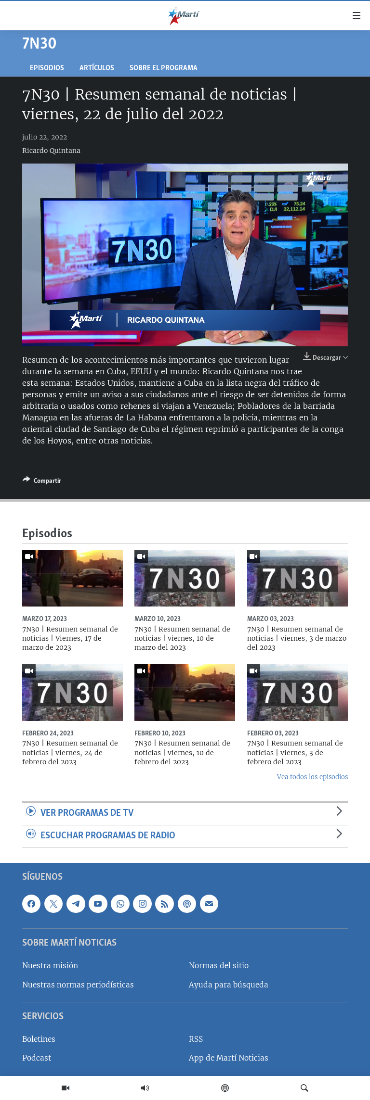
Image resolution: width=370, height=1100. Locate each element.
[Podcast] (225, 1088)
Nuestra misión (50, 966)
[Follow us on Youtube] (98, 904)
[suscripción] (209, 904)
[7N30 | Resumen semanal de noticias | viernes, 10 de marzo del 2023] (184, 578)
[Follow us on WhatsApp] (120, 904)
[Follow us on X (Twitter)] (53, 904)
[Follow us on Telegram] (75, 904)
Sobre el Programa (164, 68)
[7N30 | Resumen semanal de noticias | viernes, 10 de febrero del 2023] (184, 692)
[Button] (42, 482)
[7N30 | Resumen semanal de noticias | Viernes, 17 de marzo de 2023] (72, 578)
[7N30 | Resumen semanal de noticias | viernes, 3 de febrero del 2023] (297, 692)
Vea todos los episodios (312, 777)
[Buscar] (304, 1088)
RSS (196, 1039)
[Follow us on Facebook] (31, 904)
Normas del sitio (219, 966)
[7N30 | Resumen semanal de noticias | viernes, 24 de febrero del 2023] (72, 692)
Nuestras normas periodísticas (78, 984)
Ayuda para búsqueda (228, 984)
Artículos (96, 68)
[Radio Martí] (145, 1088)
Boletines (38, 1039)
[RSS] (164, 904)
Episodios (47, 68)
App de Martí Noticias (228, 1058)
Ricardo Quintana (51, 150)
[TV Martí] (65, 1088)
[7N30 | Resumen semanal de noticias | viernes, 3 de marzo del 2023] (297, 578)
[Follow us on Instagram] (142, 904)
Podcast (36, 1058)
